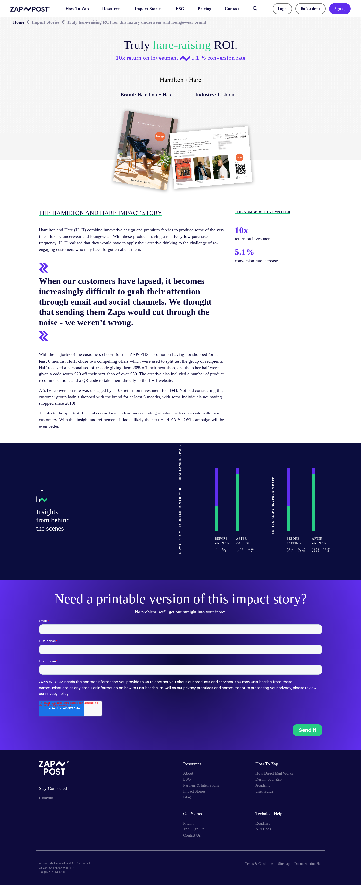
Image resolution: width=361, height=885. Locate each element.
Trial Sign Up (193, 829)
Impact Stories (148, 8)
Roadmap (262, 823)
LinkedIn (46, 798)
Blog (187, 797)
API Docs (263, 829)
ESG (180, 8)
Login (282, 9)
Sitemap (284, 864)
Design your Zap (268, 779)
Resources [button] (111, 8)
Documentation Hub (308, 864)
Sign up (339, 9)
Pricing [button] (204, 8)
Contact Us (192, 835)
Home (18, 22)
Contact (232, 8)
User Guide (264, 791)
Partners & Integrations (201, 785)
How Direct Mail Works (274, 773)
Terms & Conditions (259, 864)
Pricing (188, 823)
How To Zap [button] (77, 8)
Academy (262, 785)
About (188, 773)
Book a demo (310, 9)
